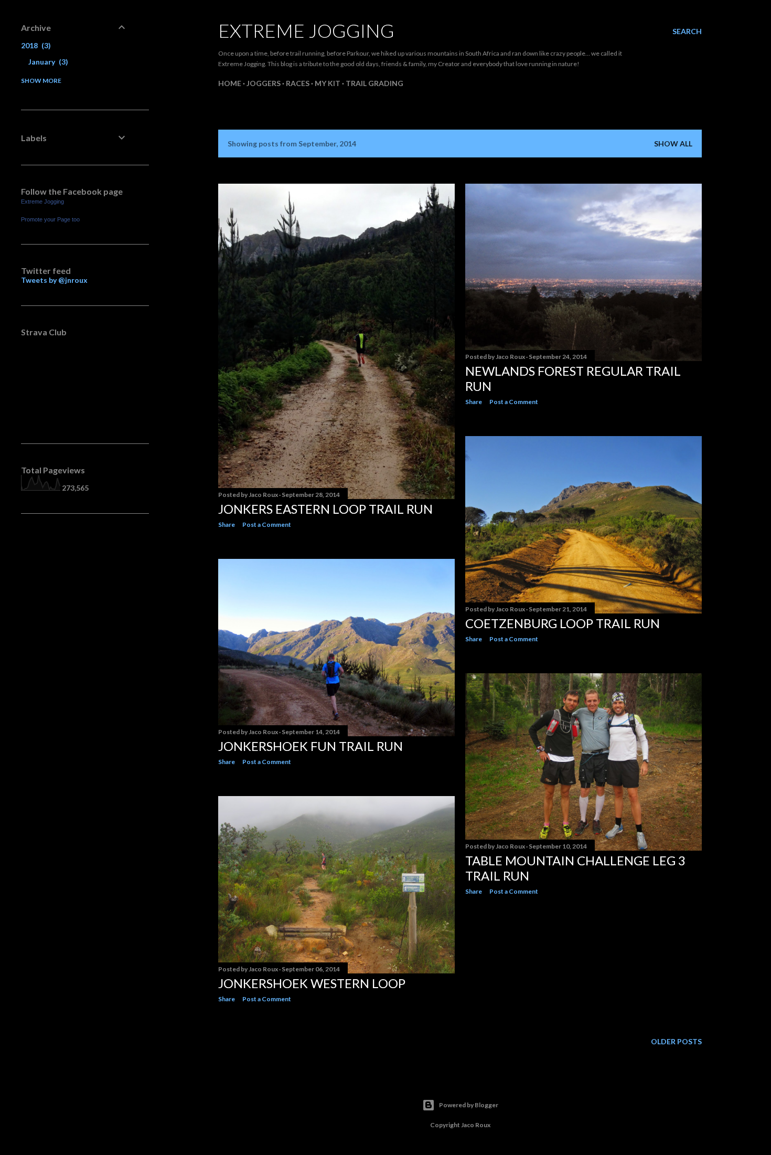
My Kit (327, 83)
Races (297, 83)
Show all (673, 143)
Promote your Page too (50, 219)
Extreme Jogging (306, 30)
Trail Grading (374, 83)
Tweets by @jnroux (54, 279)
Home (229, 83)
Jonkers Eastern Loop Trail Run (325, 508)
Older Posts (676, 1041)
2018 (34, 45)
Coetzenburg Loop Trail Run (562, 623)
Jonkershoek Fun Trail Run (310, 746)
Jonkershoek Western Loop (311, 983)
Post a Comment (266, 524)
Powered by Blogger (468, 1105)
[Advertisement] (74, 692)
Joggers (264, 83)
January (47, 61)
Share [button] (226, 524)
